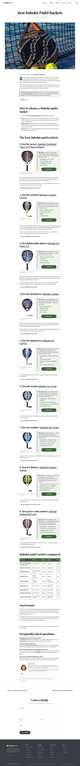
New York (52, 754)
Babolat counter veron (32, 678)
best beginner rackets (36, 330)
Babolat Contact (50, 293)
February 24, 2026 (36, 17)
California (52, 752)
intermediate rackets (40, 233)
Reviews (45, 2)
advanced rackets (35, 185)
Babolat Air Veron (47, 386)
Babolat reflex (50, 678)
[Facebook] (8, 755)
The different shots (29, 757)
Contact (71, 764)
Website (21, 725)
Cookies (67, 764)
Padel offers (65, 752)
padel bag (43, 620)
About (70, 2)
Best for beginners (41, 749)
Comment (22, 708)
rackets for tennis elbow (48, 284)
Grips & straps (40, 757)
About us (64, 749)
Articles (65, 2)
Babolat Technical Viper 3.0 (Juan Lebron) (38, 145)
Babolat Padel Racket (42, 678)
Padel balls (40, 754)
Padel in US (58, 2)
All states (52, 757)
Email (42, 719)
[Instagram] (20, 673)
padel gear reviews (40, 626)
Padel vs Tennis (28, 754)
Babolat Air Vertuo (49, 427)
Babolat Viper (22, 681)
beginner (57, 128)
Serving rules (27, 749)
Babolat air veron (23, 678)
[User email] (22, 673)
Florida (51, 747)
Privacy (64, 764)
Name (21, 719)
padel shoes (35, 620)
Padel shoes (40, 752)
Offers (51, 2)
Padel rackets (44, 17)
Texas (51, 749)
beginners (26, 618)
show (26, 99)
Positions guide (28, 752)
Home (21, 74)
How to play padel (28, 747)
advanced (39, 618)
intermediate (25, 130)
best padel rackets (34, 95)
